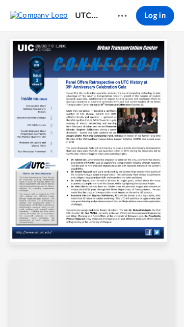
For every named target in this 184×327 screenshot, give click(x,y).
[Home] (39, 15)
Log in (155, 16)
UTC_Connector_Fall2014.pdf (87, 16)
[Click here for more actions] (122, 15)
